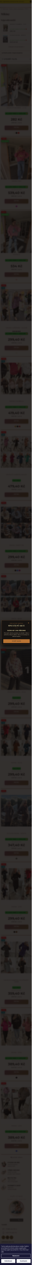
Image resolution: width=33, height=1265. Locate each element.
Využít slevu (16, 641)
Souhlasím (23, 1261)
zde (2, 1251)
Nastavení (15, 1256)
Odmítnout (8, 1261)
